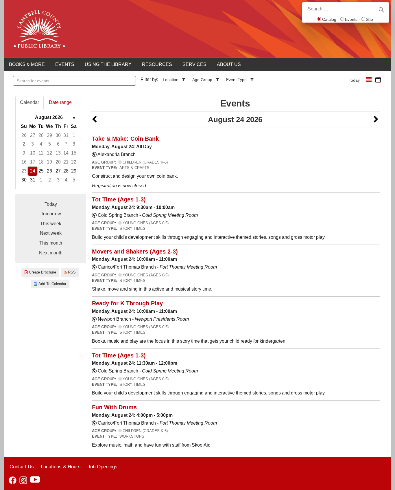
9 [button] (24, 153)
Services (194, 64)
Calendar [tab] (29, 102)
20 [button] (58, 161)
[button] (369, 79)
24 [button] (32, 170)
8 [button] (74, 144)
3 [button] (32, 144)
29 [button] (49, 135)
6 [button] (58, 144)
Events (351, 19)
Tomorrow (51, 213)
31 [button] (66, 135)
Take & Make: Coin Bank (125, 138)
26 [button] (24, 135)
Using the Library (108, 64)
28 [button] (41, 135)
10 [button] (32, 153)
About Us (229, 64)
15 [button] (73, 153)
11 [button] (40, 153)
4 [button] (41, 144)
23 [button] (24, 170)
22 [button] (73, 161)
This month (50, 243)
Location (170, 79)
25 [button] (41, 170)
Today (354, 80)
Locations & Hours (61, 466)
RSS (71, 272)
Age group (202, 79)
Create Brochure (42, 272)
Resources (157, 64)
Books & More (27, 64)
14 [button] (66, 153)
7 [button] (66, 144)
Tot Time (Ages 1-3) (119, 199)
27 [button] (32, 135)
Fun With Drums (114, 407)
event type (236, 79)
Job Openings (102, 466)
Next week (51, 233)
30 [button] (58, 135)
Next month (50, 252)
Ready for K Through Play (127, 303)
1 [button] (74, 135)
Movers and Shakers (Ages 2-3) (135, 251)
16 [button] (24, 161)
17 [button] (32, 161)
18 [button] (41, 161)
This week (50, 223)
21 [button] (66, 161)
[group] (51, 149)
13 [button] (58, 153)
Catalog (329, 19)
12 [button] (49, 153)
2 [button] (24, 144)
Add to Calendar (51, 284)
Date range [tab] (60, 102)
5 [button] (49, 144)
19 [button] (49, 161)
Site (369, 19)
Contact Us (22, 466)
